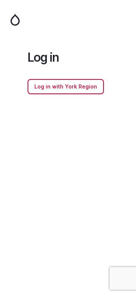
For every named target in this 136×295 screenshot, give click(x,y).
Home (68, 20)
